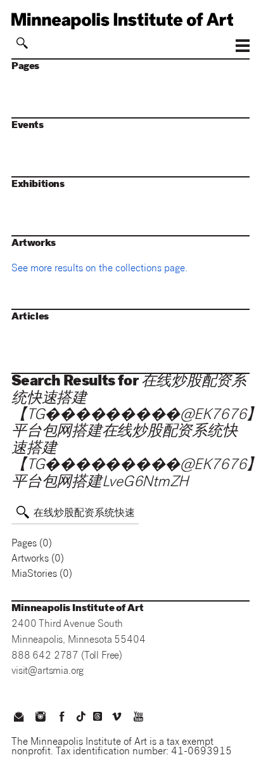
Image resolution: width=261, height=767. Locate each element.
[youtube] (139, 718)
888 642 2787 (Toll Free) (66, 656)
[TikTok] (81, 716)
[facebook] (62, 718)
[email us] (18, 718)
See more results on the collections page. (99, 269)
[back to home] (130, 20)
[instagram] (40, 718)
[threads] (97, 716)
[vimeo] (117, 718)
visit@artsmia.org (47, 671)
